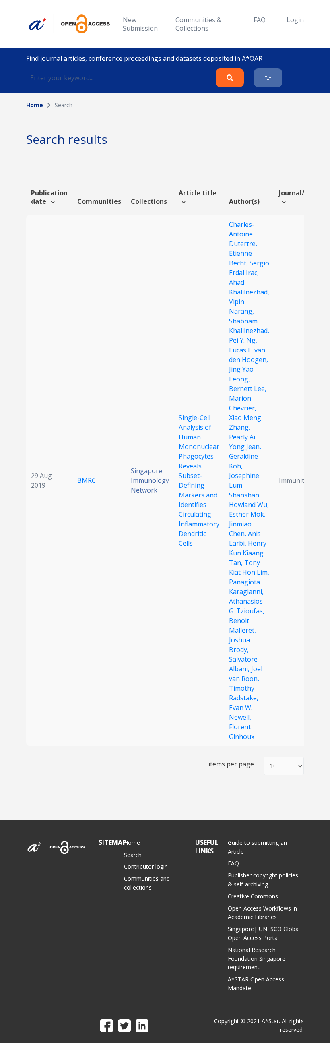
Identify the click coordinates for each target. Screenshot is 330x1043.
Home (34, 105)
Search (133, 855)
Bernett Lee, (247, 388)
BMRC (86, 480)
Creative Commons (253, 896)
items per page (231, 764)
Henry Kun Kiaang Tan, (247, 553)
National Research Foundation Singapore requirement (256, 958)
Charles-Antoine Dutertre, (243, 234)
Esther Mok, (247, 514)
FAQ (260, 19)
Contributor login (146, 866)
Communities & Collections (198, 24)
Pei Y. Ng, (243, 340)
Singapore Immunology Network (150, 480)
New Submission (140, 24)
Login (295, 19)
